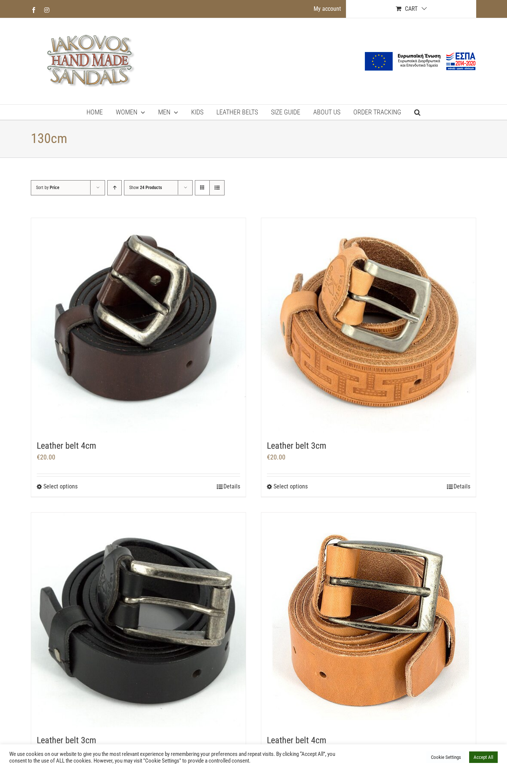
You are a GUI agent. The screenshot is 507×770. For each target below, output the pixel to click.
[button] (417, 112)
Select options (60, 486)
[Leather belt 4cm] (138, 325)
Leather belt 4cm (66, 446)
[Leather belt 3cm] (368, 325)
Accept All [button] (483, 757)
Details (231, 486)
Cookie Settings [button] (446, 757)
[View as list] (217, 188)
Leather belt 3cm (296, 446)
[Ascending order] (114, 187)
